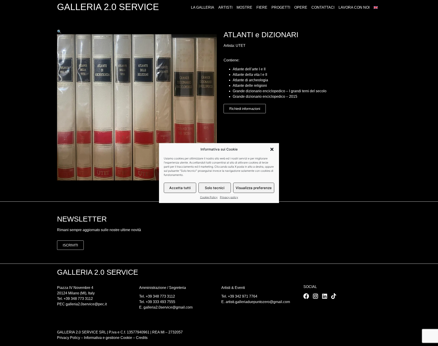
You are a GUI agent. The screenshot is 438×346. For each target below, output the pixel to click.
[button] (272, 149)
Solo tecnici (214, 187)
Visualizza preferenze (254, 187)
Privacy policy (229, 197)
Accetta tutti (180, 187)
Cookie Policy (209, 197)
